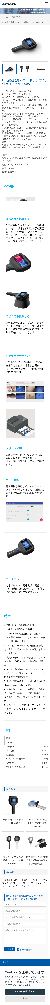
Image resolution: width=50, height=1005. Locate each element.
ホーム (5, 17)
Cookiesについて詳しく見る (17, 985)
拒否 (25, 998)
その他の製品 (16, 17)
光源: (4, 168)
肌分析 (23, 883)
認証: (4, 164)
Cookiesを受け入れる (25, 991)
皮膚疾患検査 (10, 880)
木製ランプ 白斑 (29, 880)
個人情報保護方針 (27, 950)
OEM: (4, 172)
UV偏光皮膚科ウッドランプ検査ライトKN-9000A (22, 22)
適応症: (5, 155)
